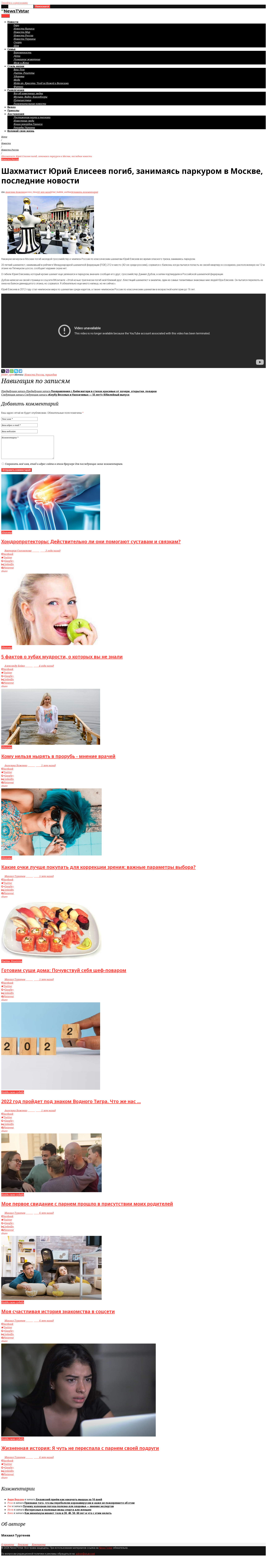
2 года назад (46, 550)
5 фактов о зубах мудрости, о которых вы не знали (62, 656)
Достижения (15, 114)
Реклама (23, 1544)
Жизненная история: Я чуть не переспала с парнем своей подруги (80, 1448)
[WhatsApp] (12, 371)
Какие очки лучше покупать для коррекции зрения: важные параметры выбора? (98, 867)
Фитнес (18, 86)
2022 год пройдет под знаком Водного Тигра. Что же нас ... (71, 1101)
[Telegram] (20, 371)
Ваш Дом (19, 69)
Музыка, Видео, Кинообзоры (30, 97)
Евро (16, 25)
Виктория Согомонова (18, 550)
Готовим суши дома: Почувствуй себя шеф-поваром (63, 970)
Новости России (23, 35)
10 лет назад (44, 192)
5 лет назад (42, 765)
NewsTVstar (105, 1547)
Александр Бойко (14, 666)
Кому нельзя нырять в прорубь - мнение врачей (58, 756)
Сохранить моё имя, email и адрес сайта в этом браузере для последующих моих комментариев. (64, 464)
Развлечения (15, 90)
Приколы (13, 110)
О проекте (7, 1544)
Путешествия (22, 100)
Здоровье (19, 76)
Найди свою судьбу (12, 1092)
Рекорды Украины (24, 127)
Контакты (38, 1544)
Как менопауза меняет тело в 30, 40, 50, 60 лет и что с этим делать (68, 1513)
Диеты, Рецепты (24, 73)
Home (4, 136)
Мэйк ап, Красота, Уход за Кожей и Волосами (41, 83)
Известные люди (24, 120)
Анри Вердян (15, 1499)
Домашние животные (27, 59)
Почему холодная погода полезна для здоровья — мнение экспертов (68, 1506)
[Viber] (7, 371)
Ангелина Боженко (15, 192)
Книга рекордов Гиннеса (28, 124)
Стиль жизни (15, 66)
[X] (3, 371)
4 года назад (39, 666)
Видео (11, 107)
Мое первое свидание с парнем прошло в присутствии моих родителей (87, 1204)
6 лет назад (40, 1213)
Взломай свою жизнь (20, 131)
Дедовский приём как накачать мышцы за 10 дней (69, 1499)
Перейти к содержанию (14, 2)
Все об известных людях (28, 93)
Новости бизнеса (24, 28)
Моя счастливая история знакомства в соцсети (58, 1311)
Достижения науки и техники (32, 117)
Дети (17, 56)
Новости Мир (22, 32)
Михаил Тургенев (14, 876)
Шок (16, 45)
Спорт (18, 42)
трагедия (51, 374)
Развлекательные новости (30, 103)
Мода (17, 80)
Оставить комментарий (84, 192)
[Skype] (16, 371)
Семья (11, 49)
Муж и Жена (21, 62)
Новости (12, 22)
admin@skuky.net (85, 1553)
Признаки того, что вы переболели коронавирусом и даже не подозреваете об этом (79, 1503)
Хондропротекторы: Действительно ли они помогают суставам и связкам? (91, 541)
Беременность (22, 52)
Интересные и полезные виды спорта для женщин (58, 1509)
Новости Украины (25, 39)
